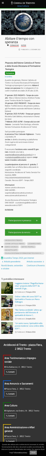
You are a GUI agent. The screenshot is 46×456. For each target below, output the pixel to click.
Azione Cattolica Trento (14, 244)
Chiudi (33, 452)
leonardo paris (34, 244)
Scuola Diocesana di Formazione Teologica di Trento (24, 253)
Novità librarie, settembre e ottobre (12, 265)
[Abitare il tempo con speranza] (23, 22)
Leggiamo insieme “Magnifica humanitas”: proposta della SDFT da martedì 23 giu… (29, 286)
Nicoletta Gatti (11, 250)
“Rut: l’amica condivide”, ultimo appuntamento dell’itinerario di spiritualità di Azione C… (28, 312)
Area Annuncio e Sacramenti (18, 383)
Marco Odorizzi (11, 247)
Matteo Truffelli (28, 247)
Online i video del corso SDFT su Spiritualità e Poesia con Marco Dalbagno (28, 299)
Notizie (23, 45)
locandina (8, 77)
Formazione (14, 45)
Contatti (11, 372)
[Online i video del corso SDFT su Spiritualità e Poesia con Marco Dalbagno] (7, 301)
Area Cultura (10, 405)
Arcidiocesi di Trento (13, 240)
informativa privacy (20, 452)
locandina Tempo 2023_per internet (19, 258)
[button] (23, 220)
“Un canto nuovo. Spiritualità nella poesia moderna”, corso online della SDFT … (29, 326)
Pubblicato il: (30, 49)
